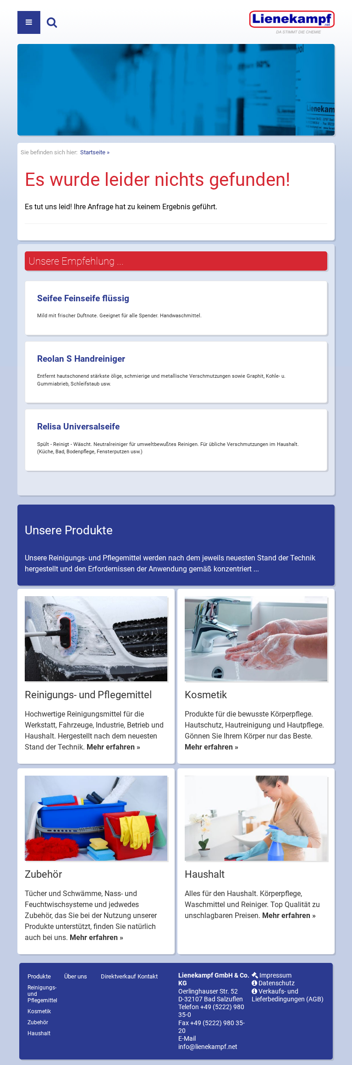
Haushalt (39, 1033)
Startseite (92, 152)
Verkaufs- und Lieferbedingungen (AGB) (288, 995)
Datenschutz (276, 983)
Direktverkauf (118, 976)
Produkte (39, 976)
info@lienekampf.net (207, 1047)
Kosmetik (39, 1011)
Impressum (275, 975)
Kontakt (148, 976)
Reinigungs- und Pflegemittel (42, 994)
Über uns (75, 976)
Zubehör (38, 1022)
